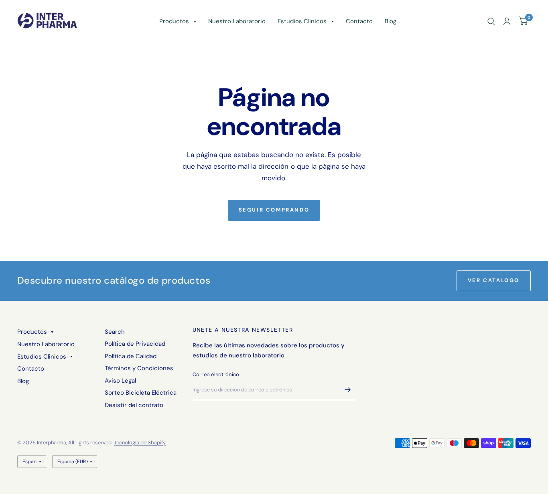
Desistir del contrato (134, 405)
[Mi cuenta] (507, 21)
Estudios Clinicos (302, 21)
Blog (390, 21)
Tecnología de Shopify (140, 442)
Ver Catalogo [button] (494, 280)
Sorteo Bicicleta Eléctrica (141, 393)
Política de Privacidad (135, 344)
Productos (174, 21)
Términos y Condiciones (139, 368)
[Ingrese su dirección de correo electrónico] (347, 389)
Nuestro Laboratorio (237, 21)
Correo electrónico (216, 374)
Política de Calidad (130, 356)
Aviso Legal (120, 381)
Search (115, 332)
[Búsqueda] (491, 21)
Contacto (359, 21)
